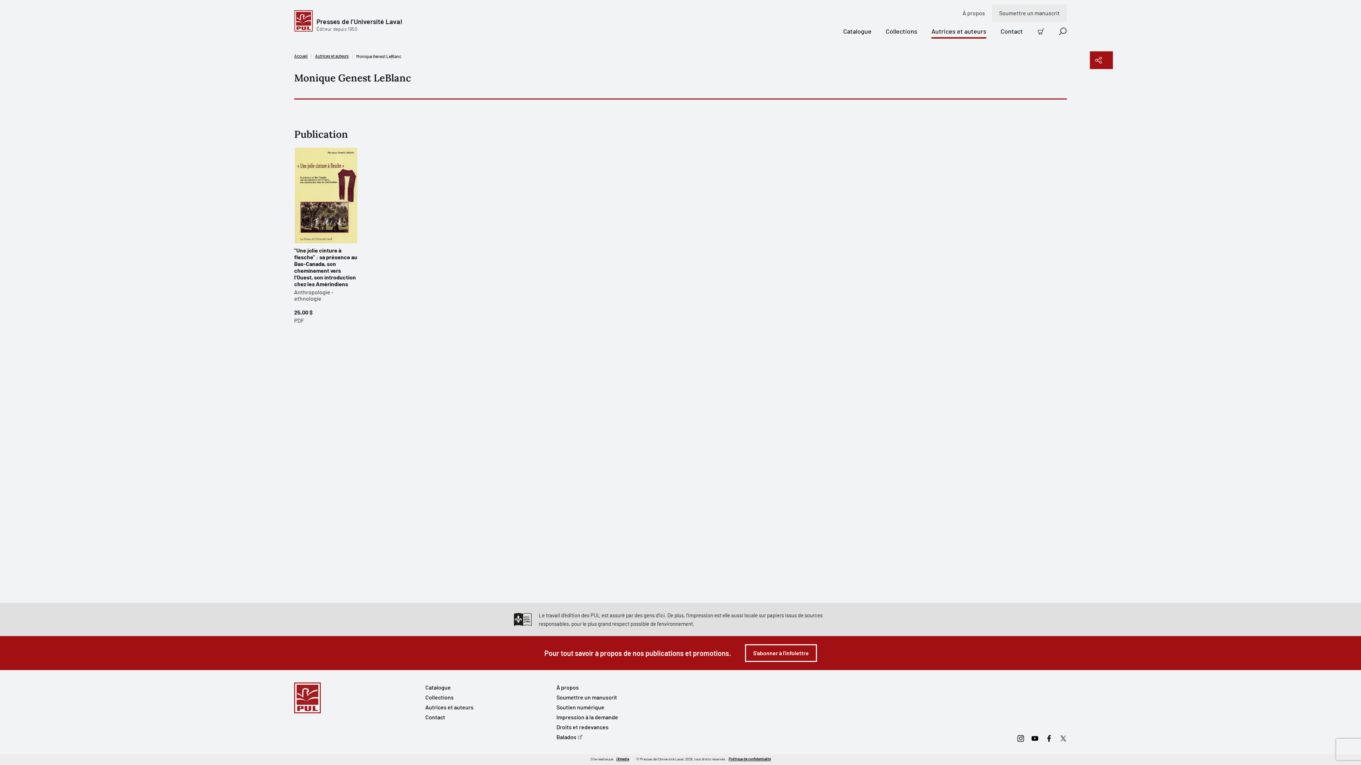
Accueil (301, 55)
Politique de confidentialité (750, 759)
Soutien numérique (580, 707)
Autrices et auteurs (958, 31)
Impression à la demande (587, 717)
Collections (901, 31)
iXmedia (622, 759)
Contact (1012, 31)
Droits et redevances (582, 727)
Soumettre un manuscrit (1029, 13)
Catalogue (857, 31)
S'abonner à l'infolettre (781, 653)
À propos (974, 13)
